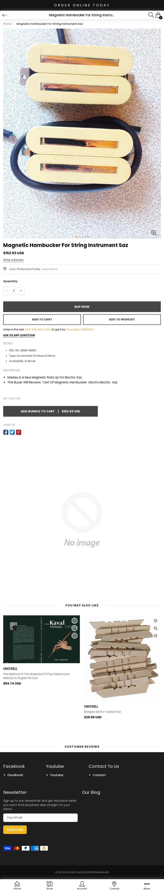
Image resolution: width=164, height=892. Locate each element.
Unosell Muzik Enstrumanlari (87, 872)
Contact (99, 775)
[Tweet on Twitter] (12, 432)
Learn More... (50, 269)
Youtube (56, 775)
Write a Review (13, 260)
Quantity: (10, 281)
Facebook (15, 775)
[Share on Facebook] (5, 432)
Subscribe (15, 829)
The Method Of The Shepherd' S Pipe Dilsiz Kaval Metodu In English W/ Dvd (36, 676)
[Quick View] (74, 628)
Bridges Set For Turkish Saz (102, 712)
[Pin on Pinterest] (18, 432)
